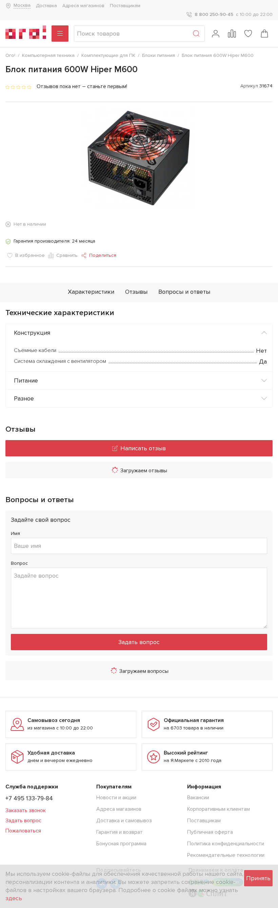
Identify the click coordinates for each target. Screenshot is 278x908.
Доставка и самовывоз (124, 820)
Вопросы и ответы (184, 291)
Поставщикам (125, 5)
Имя (15, 533)
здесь (13, 898)
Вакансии (198, 797)
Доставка (46, 5)
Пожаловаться (23, 830)
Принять (258, 878)
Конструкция (32, 332)
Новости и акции (116, 797)
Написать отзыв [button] (143, 448)
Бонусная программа (121, 843)
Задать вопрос (139, 642)
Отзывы (136, 291)
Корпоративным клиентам (218, 809)
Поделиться (102, 255)
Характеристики (91, 291)
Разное (24, 398)
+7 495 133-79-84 (29, 798)
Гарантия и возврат (119, 832)
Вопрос (19, 563)
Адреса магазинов (83, 5)
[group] (139, 157)
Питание (26, 380)
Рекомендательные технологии (225, 855)
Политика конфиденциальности (225, 843)
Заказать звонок (25, 810)
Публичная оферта (210, 832)
